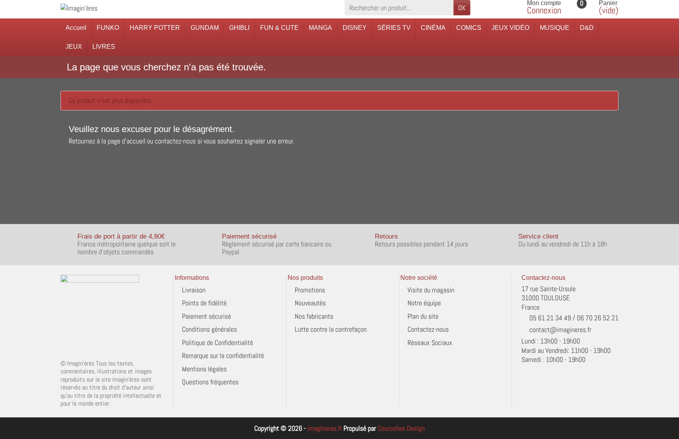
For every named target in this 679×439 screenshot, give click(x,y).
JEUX (74, 46)
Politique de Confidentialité (217, 342)
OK (462, 7)
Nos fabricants (314, 316)
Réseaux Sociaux (429, 342)
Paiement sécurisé (206, 316)
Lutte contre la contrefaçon (331, 329)
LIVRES (103, 46)
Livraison (194, 289)
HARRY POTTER (155, 27)
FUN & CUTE (279, 27)
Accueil (76, 27)
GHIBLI (239, 27)
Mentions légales (204, 368)
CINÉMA (433, 27)
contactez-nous (175, 140)
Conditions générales (209, 329)
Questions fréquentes (210, 381)
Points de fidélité (204, 302)
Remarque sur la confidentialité (223, 355)
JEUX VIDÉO (510, 27)
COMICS (468, 27)
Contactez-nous (428, 329)
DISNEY (355, 27)
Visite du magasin (430, 289)
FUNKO (108, 27)
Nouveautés (310, 302)
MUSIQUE (554, 27)
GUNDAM (205, 27)
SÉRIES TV (394, 27)
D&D (587, 27)
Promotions (310, 289)
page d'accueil (126, 140)
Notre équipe (424, 302)
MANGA (320, 27)
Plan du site (423, 316)
